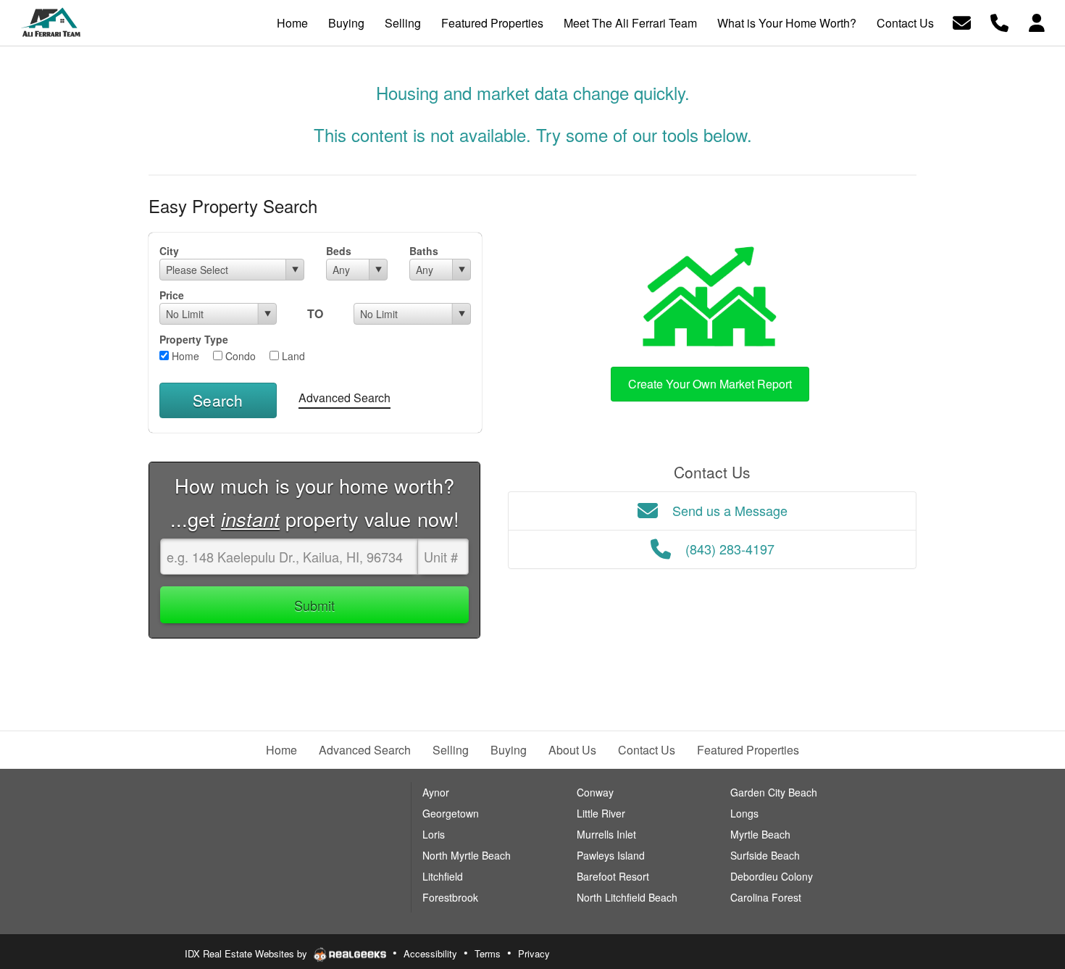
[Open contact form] (962, 21)
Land (292, 356)
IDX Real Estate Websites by (247, 953)
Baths (423, 251)
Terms (488, 953)
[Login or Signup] (1037, 21)
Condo (239, 356)
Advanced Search (344, 397)
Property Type (193, 339)
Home (184, 356)
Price (171, 295)
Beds (338, 251)
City (169, 251)
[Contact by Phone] (999, 21)
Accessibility (430, 953)
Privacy (534, 953)
